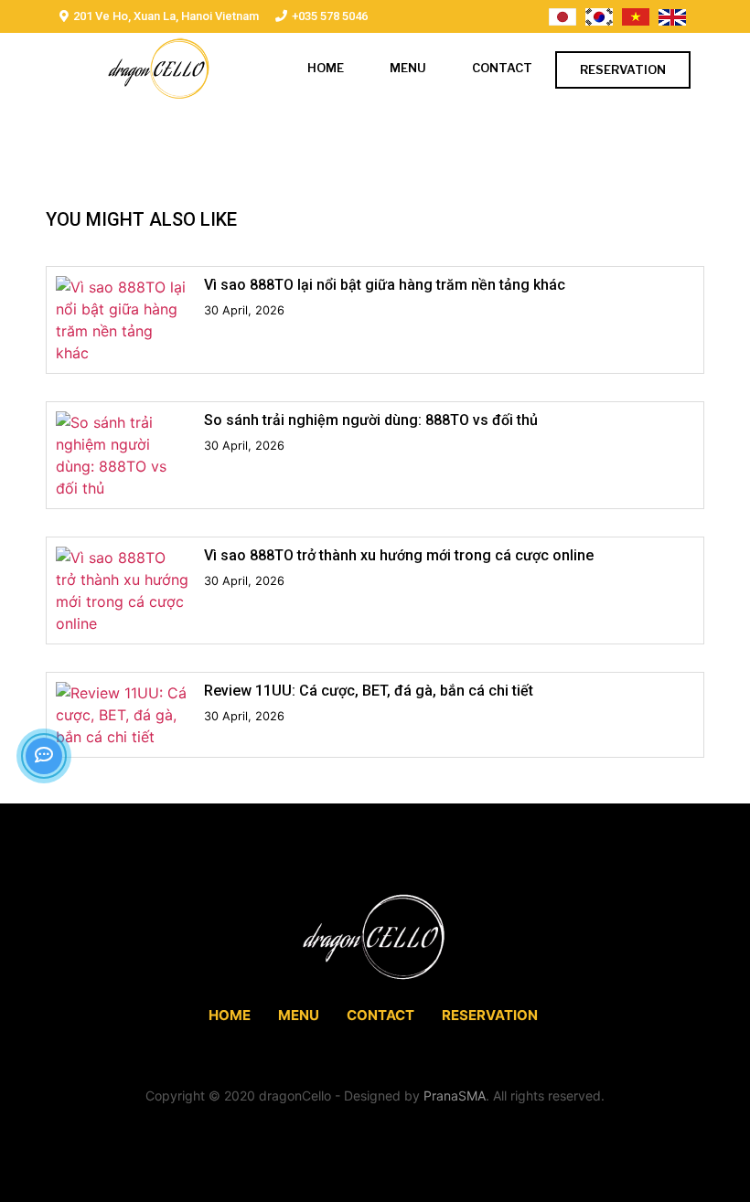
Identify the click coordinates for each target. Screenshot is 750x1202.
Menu (408, 67)
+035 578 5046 (330, 16)
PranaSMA (454, 1095)
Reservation (623, 69)
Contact (502, 67)
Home (325, 67)
